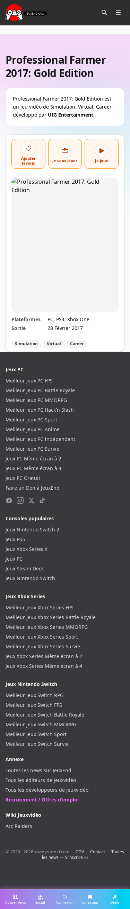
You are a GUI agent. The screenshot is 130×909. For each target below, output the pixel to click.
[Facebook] (9, 500)
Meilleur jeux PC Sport (31, 419)
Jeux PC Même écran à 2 (33, 458)
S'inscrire (74, 857)
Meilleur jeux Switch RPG (34, 695)
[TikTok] (42, 500)
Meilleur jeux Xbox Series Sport (42, 636)
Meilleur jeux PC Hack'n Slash (40, 409)
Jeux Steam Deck (25, 568)
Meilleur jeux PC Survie (32, 448)
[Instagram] (20, 500)
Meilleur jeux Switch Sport (36, 734)
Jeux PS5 (15, 539)
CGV (80, 852)
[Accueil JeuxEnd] (26, 12)
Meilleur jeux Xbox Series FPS (39, 607)
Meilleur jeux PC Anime (33, 429)
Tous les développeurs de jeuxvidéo (47, 790)
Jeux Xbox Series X (26, 549)
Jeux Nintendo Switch (30, 578)
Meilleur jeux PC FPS (29, 380)
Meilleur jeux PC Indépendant (40, 439)
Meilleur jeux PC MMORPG (36, 400)
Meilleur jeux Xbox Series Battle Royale (51, 617)
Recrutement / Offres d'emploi (42, 799)
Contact (97, 852)
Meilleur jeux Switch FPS (34, 705)
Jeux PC (14, 558)
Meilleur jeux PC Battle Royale (40, 390)
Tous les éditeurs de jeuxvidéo (41, 780)
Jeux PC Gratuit (23, 478)
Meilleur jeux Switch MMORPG (41, 724)
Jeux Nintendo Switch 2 (32, 529)
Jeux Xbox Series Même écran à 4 (44, 666)
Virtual (54, 344)
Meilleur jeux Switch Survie (37, 744)
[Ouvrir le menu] (118, 12)
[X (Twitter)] (31, 500)
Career (77, 344)
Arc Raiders (19, 826)
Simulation (26, 344)
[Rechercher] (104, 12)
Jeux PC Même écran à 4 (33, 468)
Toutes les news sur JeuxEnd (38, 770)
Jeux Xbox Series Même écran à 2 (44, 656)
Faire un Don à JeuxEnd (33, 487)
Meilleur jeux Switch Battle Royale (45, 714)
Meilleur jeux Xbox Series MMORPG (47, 627)
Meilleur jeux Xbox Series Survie (43, 646)
